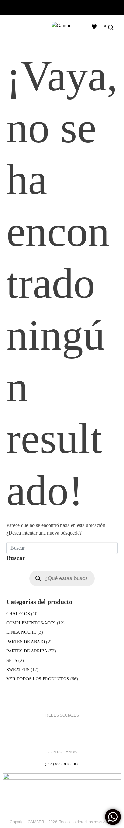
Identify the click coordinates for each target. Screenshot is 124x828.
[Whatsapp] (71, 726)
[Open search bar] (111, 27)
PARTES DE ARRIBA (26, 651)
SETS (11, 660)
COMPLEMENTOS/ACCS (31, 623)
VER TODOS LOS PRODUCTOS (37, 679)
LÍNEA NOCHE (21, 632)
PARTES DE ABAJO (25, 641)
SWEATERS (18, 669)
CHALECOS (18, 613)
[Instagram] (53, 726)
